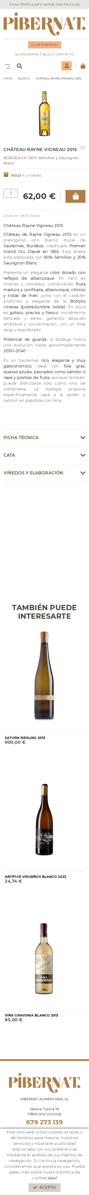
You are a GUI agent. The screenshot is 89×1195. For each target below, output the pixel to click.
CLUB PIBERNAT (44, 45)
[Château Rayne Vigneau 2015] (44, 111)
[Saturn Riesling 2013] (44, 679)
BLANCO (24, 78)
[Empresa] (44, 24)
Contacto (64, 54)
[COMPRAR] (75, 196)
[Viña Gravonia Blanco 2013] (44, 956)
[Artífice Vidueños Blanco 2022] (44, 818)
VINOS (8, 78)
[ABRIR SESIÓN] (66, 65)
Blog (47, 54)
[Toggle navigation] (6, 66)
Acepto (47, 1187)
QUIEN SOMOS (27, 54)
